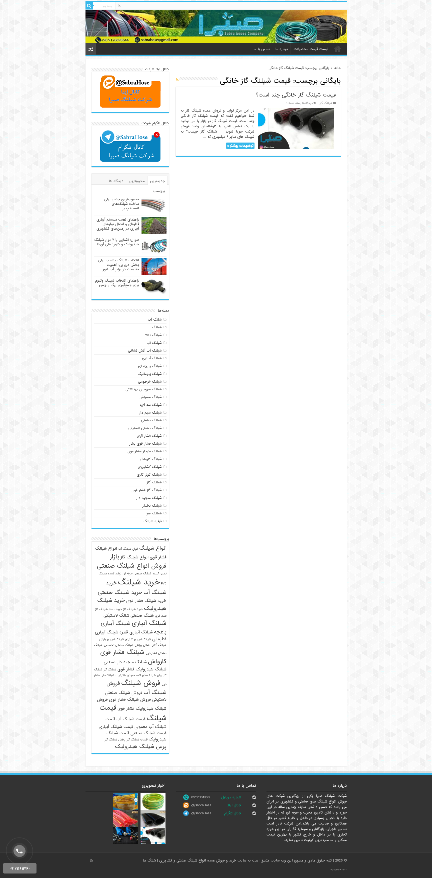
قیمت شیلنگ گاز (137, 739)
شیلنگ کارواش (151, 459)
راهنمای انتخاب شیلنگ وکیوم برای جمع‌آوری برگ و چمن (117, 283)
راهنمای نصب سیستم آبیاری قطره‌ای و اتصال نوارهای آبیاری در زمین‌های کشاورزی (117, 224)
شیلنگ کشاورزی (150, 467)
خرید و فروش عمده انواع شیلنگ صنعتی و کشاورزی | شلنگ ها (190, 860)
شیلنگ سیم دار (150, 412)
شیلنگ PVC (153, 335)
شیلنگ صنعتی (151, 420)
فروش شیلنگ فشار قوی (130, 699)
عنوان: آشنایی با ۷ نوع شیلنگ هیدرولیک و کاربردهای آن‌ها (116, 242)
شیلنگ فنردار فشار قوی (145, 451)
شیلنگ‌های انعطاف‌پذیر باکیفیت (136, 675)
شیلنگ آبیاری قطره (136, 632)
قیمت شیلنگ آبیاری (116, 727)
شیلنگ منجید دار (149, 498)
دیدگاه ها (116, 181)
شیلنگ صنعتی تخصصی (118, 645)
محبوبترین (137, 181)
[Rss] (119, 6)
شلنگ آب (155, 319)
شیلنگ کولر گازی (149, 474)
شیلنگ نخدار (152, 505)
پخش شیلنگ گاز (115, 739)
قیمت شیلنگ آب (131, 719)
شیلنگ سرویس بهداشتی (144, 389)
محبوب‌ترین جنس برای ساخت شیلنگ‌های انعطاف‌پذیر (121, 204)
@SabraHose (201, 805)
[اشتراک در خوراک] (177, 80)
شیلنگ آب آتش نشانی (145, 350)
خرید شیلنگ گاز (133, 609)
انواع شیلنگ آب (128, 549)
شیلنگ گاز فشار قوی (147, 490)
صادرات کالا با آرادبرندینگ (338, 869)
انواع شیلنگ (152, 548)
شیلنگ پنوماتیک (150, 374)
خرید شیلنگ (139, 582)
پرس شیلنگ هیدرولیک (140, 746)
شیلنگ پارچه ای (150, 366)
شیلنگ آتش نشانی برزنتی (150, 645)
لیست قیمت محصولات (311, 49)
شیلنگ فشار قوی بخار (145, 443)
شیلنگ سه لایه (151, 405)
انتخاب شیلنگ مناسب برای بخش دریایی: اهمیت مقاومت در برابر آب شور (118, 265)
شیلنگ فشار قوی (149, 436)
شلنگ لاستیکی (116, 615)
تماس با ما (262, 49)
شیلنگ (157, 327)
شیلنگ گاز (326, 103)
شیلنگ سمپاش (151, 397)
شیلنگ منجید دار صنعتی (125, 662)
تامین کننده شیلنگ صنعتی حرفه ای (144, 573)
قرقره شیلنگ (153, 521)
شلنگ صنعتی (142, 615)
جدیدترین (157, 181)
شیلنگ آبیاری (152, 358)
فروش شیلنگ (140, 683)
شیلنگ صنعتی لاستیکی (145, 428)
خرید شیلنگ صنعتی (120, 592)
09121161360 (200, 797)
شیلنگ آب (154, 343)
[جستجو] (89, 6)
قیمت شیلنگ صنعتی (148, 733)
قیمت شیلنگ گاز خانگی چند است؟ (296, 95)
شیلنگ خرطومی (150, 381)
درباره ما (281, 49)
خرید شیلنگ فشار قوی (146, 601)
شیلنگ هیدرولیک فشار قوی (142, 669)
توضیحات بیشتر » (240, 146)
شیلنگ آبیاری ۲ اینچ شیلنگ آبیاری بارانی (125, 639)
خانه (337, 48)
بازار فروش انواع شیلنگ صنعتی (131, 561)
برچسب (159, 191)
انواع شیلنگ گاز (134, 557)
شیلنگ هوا (154, 513)
